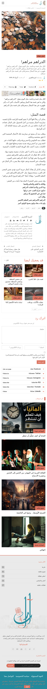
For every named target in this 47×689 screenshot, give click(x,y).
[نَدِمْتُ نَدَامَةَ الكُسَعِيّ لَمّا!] (13, 293)
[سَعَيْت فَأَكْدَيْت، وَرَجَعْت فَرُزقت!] (34, 293)
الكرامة (27, 208)
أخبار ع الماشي (40, 580)
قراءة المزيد (18, 686)
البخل (39, 208)
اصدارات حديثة (39, 545)
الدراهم (33, 208)
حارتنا (43, 567)
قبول (27, 686)
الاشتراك (10, 665)
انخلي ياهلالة (41, 56)
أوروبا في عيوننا (39, 431)
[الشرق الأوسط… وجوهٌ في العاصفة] (23, 494)
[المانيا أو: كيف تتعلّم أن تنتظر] (23, 417)
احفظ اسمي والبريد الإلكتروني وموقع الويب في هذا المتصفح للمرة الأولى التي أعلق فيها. (25, 356)
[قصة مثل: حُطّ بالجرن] (34, 270)
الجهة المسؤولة (37, 676)
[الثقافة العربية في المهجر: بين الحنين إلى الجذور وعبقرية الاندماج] (23, 454)
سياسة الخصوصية (22, 676)
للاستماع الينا (23, 644)
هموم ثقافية (40, 468)
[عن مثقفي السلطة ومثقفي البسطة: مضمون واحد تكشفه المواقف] (13, 270)
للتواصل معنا (9, 676)
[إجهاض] (23, 531)
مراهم (22, 208)
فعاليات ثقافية (41, 585)
